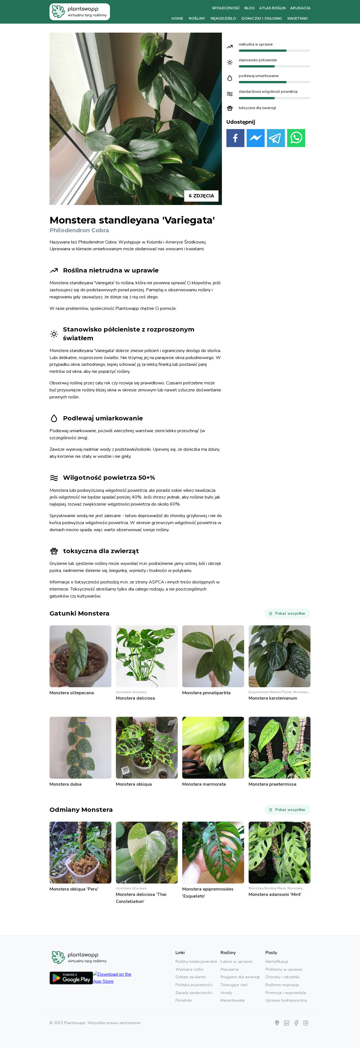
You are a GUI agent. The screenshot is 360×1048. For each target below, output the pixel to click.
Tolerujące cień (234, 985)
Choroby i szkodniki (283, 977)
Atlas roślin (272, 8)
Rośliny (197, 18)
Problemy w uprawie (284, 969)
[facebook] (235, 139)
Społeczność (226, 8)
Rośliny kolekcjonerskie (196, 961)
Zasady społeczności (194, 992)
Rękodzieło (223, 18)
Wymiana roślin (189, 969)
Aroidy (226, 992)
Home (177, 18)
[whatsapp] (296, 139)
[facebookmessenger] (256, 139)
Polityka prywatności (194, 985)
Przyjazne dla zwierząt (240, 977)
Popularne (229, 969)
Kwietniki (297, 18)
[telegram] (276, 139)
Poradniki (184, 1000)
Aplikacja (300, 8)
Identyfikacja (277, 961)
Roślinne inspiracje (282, 985)
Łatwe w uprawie (236, 961)
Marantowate (232, 1000)
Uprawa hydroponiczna (286, 1000)
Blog (249, 8)
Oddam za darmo (191, 977)
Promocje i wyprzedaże (286, 992)
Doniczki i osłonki (262, 18)
